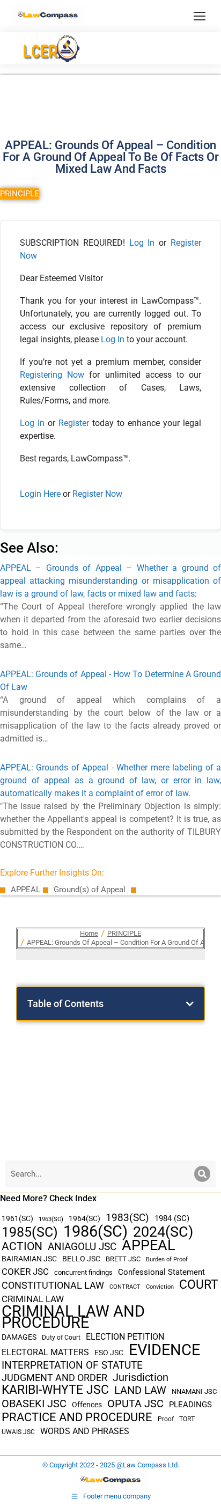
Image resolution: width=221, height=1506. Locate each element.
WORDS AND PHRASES (84, 1431)
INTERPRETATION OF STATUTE (72, 1365)
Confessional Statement (161, 1272)
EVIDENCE (164, 1350)
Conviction (160, 1286)
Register (75, 423)
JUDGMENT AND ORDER (54, 1377)
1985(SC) (30, 1232)
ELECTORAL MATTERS (45, 1352)
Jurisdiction (140, 1377)
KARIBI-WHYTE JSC (55, 1389)
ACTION (22, 1246)
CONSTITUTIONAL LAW (53, 1285)
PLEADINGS (190, 1404)
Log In (142, 243)
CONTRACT (125, 1286)
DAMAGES (19, 1337)
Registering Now (52, 375)
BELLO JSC (81, 1258)
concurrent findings (83, 1272)
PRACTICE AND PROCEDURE (77, 1417)
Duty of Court (61, 1337)
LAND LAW (140, 1390)
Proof (166, 1419)
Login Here (40, 494)
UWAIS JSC (18, 1432)
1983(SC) (127, 1218)
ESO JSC (108, 1352)
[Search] (202, 1174)
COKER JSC (25, 1271)
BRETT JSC (123, 1259)
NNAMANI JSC (194, 1391)
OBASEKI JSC (34, 1403)
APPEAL (148, 1245)
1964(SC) (84, 1218)
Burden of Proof (167, 1259)
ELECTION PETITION (125, 1337)
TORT (187, 1419)
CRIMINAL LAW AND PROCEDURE (73, 1317)
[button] (190, 1004)
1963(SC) (51, 1219)
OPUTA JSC (135, 1403)
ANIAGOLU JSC (82, 1246)
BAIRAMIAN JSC (29, 1258)
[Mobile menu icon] (199, 16)
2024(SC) (163, 1232)
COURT (198, 1284)
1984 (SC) (171, 1218)
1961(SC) (17, 1218)
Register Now (97, 494)
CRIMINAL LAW (33, 1299)
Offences (87, 1404)
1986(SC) (95, 1231)
